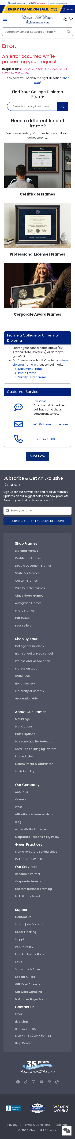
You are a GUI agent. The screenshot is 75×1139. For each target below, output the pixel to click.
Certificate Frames (28, 558)
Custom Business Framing (33, 889)
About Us (21, 792)
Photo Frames (25, 611)
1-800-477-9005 (45, 439)
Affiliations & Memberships (34, 814)
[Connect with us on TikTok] (25, 1082)
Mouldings (22, 719)
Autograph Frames (28, 603)
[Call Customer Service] (18, 441)
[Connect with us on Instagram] (33, 1082)
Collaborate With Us (29, 859)
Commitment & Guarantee (34, 764)
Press (18, 807)
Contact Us (23, 917)
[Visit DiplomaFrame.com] (16, 3)
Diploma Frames (26, 551)
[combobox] (37, 106)
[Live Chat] (18, 407)
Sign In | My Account (29, 924)
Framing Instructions (29, 954)
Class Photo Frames (29, 596)
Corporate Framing (28, 881)
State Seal (22, 676)
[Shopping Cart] (71, 20)
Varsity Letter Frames (30, 588)
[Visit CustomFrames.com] (58, 3)
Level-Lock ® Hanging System (35, 749)
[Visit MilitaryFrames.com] (37, 3)
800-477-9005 (25, 1029)
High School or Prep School (34, 654)
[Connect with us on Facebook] (18, 1082)
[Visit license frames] (37, 225)
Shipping (21, 939)
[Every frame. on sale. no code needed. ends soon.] (37, 9)
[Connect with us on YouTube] (42, 1082)
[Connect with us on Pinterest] (49, 1082)
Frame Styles (24, 756)
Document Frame (30, 369)
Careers (20, 799)
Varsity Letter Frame (32, 377)
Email (18, 1014)
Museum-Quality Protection (34, 741)
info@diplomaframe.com (50, 424)
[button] (65, 20)
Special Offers (25, 977)
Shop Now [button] (37, 456)
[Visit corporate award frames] (37, 285)
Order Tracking (25, 932)
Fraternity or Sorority (29, 691)
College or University (29, 646)
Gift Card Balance (27, 984)
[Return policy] (37, 1108)
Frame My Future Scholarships (36, 852)
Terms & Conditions (36, 1125)
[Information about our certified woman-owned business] (61, 1108)
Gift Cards (22, 618)
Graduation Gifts (27, 698)
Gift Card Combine (28, 992)
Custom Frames (26, 581)
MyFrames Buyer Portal (31, 999)
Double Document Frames (33, 566)
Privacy (12, 1125)
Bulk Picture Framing (29, 896)
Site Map (62, 1125)
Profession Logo (26, 669)
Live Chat (39, 401)
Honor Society (25, 684)
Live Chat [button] (21, 1022)
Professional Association (32, 661)
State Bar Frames (27, 573)
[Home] (37, 19)
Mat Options (24, 727)
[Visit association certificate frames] (37, 165)
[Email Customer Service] (18, 426)
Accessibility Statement (32, 829)
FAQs (18, 962)
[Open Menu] (5, 19)
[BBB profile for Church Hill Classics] (13, 1108)
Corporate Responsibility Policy (37, 837)
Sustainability (24, 771)
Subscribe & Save (27, 969)
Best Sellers (23, 626)
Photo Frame (27, 373)
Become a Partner (27, 874)
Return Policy (24, 947)
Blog (18, 822)
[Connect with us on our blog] (57, 1082)
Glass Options (25, 734)
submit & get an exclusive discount (37, 521)
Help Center (23, 1043)
